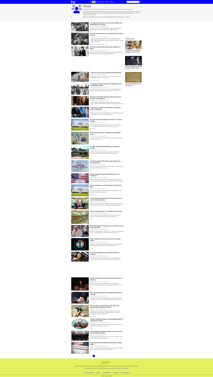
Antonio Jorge (104, 29)
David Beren (103, 139)
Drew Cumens (105, 53)
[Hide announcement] (212, 1)
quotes (94, 83)
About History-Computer (88, 375)
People (93, 5)
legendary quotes (99, 47)
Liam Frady (103, 114)
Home (90, 5)
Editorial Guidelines (106, 375)
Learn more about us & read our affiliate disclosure (118, 371)
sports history (105, 47)
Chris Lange (104, 40)
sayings (97, 83)
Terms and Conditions (125, 375)
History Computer (104, 90)
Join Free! (132, 1)
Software (111, 5)
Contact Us (98, 375)
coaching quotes (93, 47)
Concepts (97, 5)
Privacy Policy (115, 375)
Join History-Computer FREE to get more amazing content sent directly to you (94, 1)
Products (107, 5)
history (91, 83)
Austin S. (104, 312)
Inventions (102, 5)
